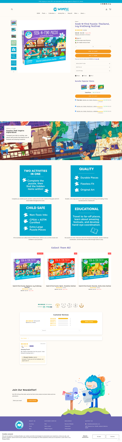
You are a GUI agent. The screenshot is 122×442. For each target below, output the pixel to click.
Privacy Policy (6, 439)
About (82, 13)
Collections (52, 13)
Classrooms (67, 426)
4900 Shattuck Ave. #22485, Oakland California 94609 (96, 427)
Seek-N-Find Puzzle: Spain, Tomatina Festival (95, 106)
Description (80, 63)
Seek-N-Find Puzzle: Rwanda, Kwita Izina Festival (97, 111)
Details (79, 67)
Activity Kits (61, 13)
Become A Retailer (69, 423)
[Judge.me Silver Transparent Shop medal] (69, 305)
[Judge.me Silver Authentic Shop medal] (63, 305)
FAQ (45, 423)
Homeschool (68, 428)
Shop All (70, 13)
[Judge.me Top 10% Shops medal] (81, 305)
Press (30, 426)
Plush (43, 13)
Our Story (31, 423)
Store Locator (47, 426)
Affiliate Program (48, 428)
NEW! (38, 13)
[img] (24, 344)
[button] (78, 30)
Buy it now (93, 55)
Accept (99, 436)
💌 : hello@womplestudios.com (92, 423)
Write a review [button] (89, 321)
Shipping (77, 34)
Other (75, 13)
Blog (30, 428)
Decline (112, 436)
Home (76, 21)
